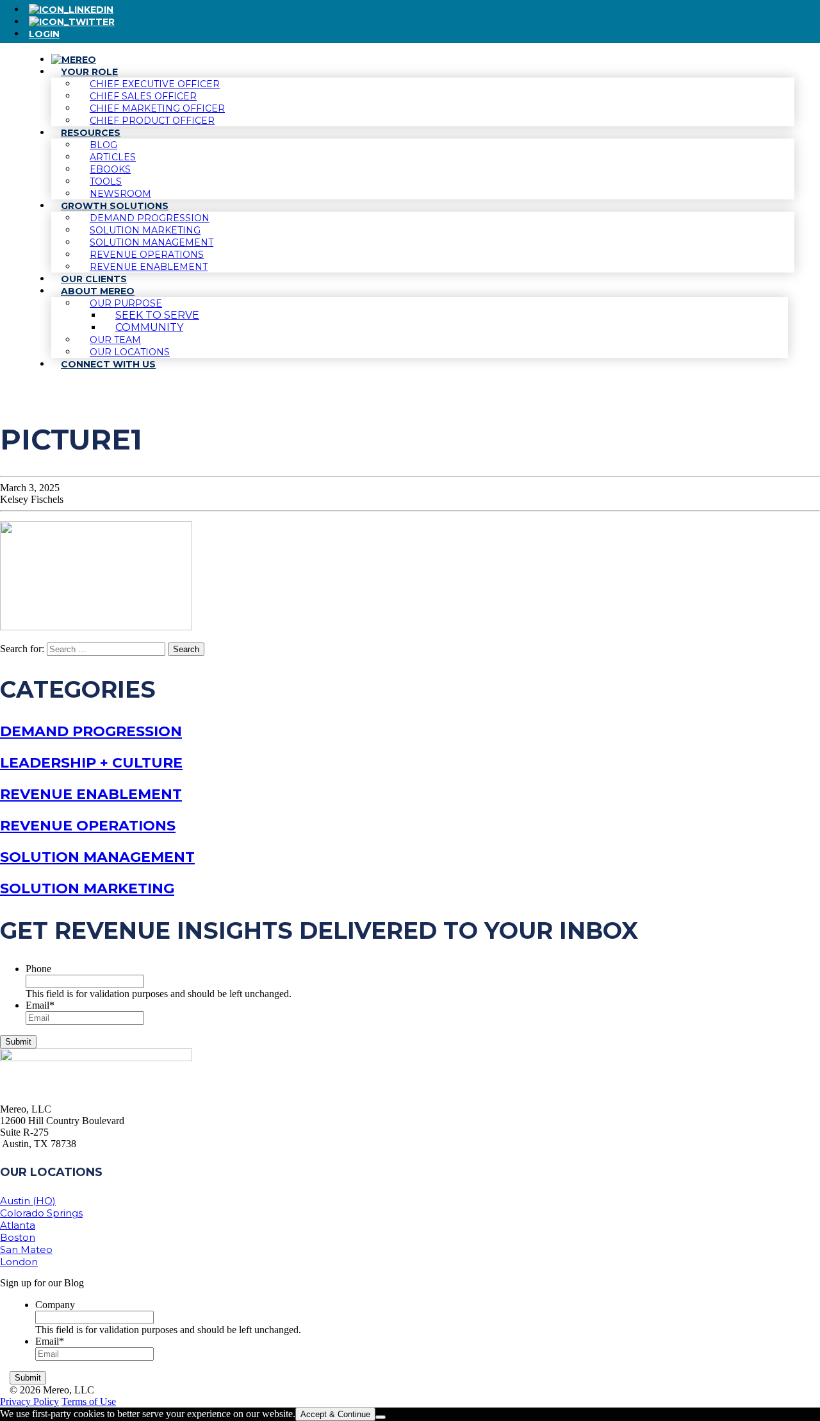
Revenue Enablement (91, 794)
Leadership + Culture (91, 762)
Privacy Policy (29, 1401)
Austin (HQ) (28, 1201)
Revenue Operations (88, 825)
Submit (18, 1042)
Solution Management (97, 857)
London (19, 1262)
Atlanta (17, 1225)
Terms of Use (89, 1401)
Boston (17, 1237)
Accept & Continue (335, 1414)
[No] (380, 1417)
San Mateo (26, 1249)
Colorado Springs (41, 1213)
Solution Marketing (87, 888)
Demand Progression (91, 731)
